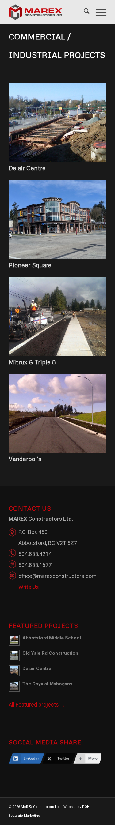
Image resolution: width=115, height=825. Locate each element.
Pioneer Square (30, 264)
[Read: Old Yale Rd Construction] (14, 655)
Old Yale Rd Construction (50, 653)
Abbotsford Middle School (51, 638)
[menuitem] (84, 12)
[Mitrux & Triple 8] (57, 354)
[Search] (84, 12)
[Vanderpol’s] (57, 451)
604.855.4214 (35, 554)
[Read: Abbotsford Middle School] (14, 640)
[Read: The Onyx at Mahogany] (14, 686)
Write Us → (32, 587)
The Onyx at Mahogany (47, 684)
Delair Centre (27, 167)
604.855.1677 (35, 565)
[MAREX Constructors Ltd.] (48, 12)
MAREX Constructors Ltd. (41, 807)
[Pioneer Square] (57, 256)
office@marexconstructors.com (57, 576)
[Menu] (98, 12)
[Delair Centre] (57, 160)
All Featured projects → (37, 704)
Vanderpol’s (25, 458)
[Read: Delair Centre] (14, 670)
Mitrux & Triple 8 (32, 362)
